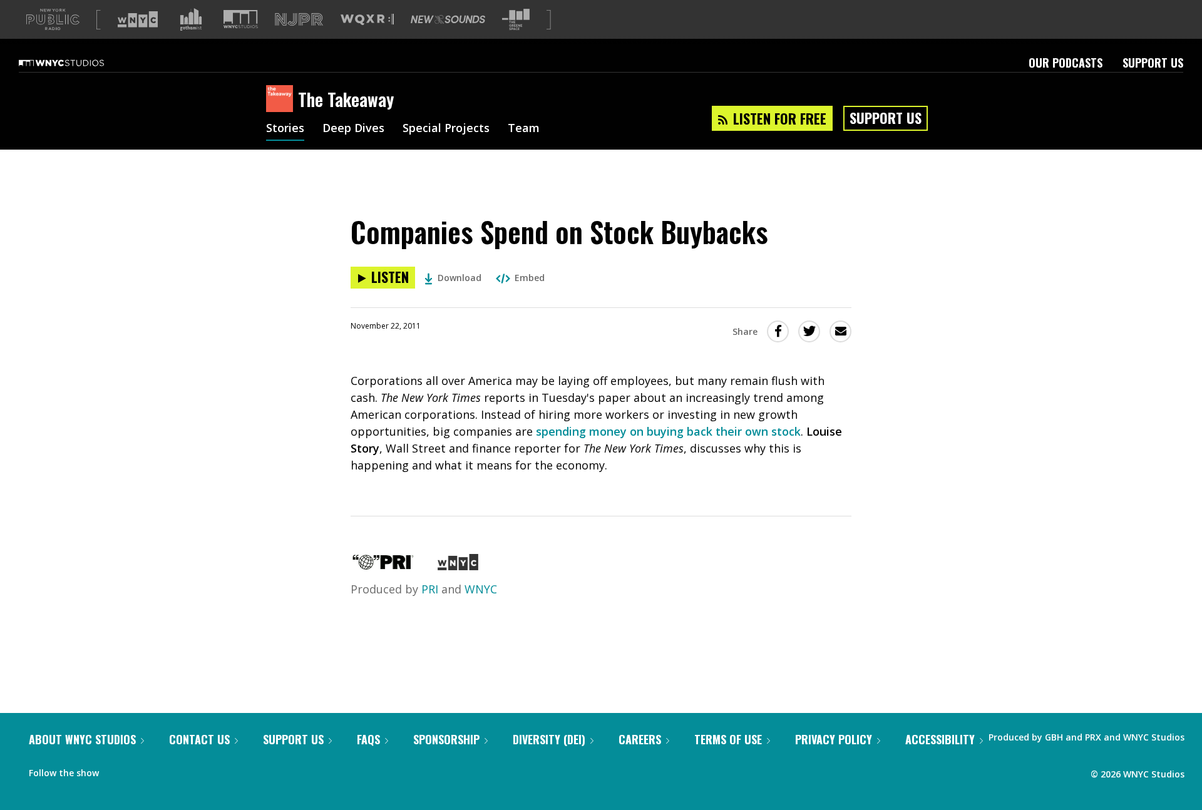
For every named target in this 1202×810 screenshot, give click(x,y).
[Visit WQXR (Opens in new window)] (367, 20)
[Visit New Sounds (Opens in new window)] (448, 19)
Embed (530, 278)
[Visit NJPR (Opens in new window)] (299, 19)
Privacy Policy (833, 739)
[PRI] (383, 565)
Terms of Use (728, 739)
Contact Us (199, 739)
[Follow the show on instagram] (165, 770)
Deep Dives (353, 129)
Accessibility (940, 739)
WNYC (481, 589)
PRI (429, 589)
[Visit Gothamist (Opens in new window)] (191, 19)
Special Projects (446, 129)
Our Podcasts (1065, 62)
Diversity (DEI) (549, 739)
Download (459, 278)
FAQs (368, 739)
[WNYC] (458, 565)
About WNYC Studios (82, 739)
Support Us (1152, 62)
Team (524, 129)
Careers (640, 739)
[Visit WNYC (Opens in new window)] (138, 19)
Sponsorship (446, 739)
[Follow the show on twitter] (141, 770)
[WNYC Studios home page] (77, 62)
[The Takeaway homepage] (282, 99)
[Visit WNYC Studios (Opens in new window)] (240, 19)
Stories (285, 129)
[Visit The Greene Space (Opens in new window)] (516, 20)
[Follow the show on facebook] (117, 770)
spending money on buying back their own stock (668, 431)
